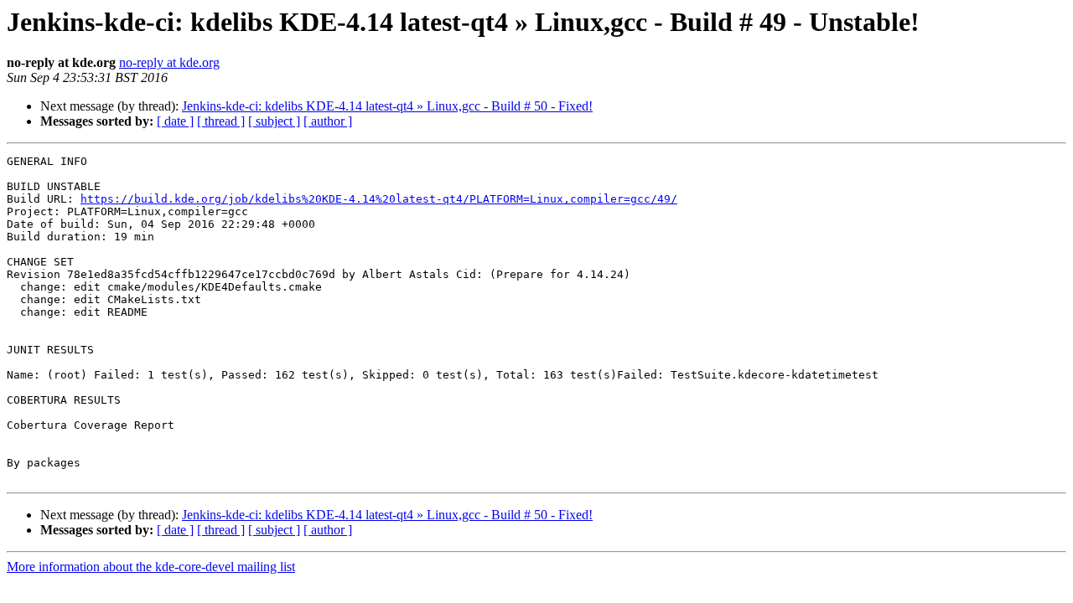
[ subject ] (274, 121)
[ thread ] (221, 121)
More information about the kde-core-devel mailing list (151, 566)
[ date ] (175, 121)
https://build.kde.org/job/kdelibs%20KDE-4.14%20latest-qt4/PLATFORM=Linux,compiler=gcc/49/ (378, 199)
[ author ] (327, 121)
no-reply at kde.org (169, 62)
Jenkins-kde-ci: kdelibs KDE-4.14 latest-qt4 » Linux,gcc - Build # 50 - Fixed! (387, 106)
